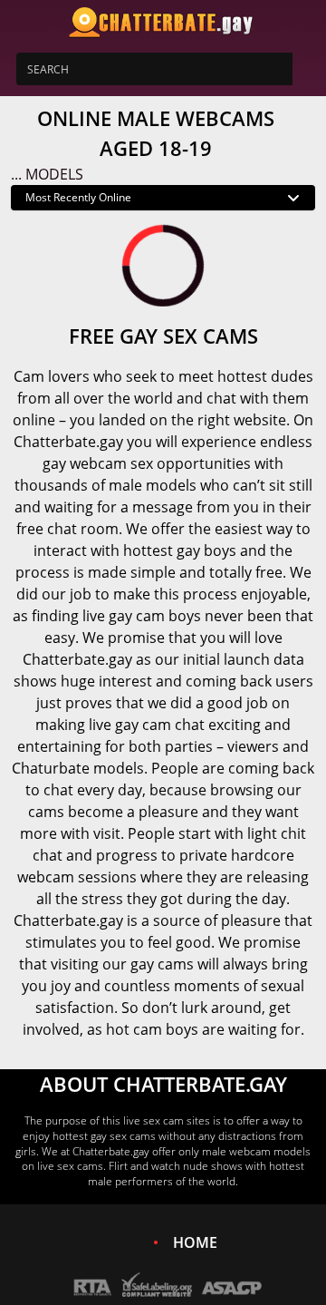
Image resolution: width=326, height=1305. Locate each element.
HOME (195, 1242)
